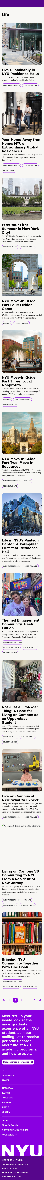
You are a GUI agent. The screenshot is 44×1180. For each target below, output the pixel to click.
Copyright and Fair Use (15, 1130)
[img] (22, 44)
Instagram (7, 1088)
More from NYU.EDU (12, 1160)
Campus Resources (11, 85)
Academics (8, 1075)
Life (4, 1070)
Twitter (6, 1093)
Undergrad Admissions (15, 1165)
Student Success (11, 1177)
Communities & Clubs (12, 642)
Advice (5, 1080)
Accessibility (9, 1135)
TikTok (5, 1107)
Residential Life (30, 85)
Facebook (7, 1097)
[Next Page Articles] (40, 1000)
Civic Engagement (23, 399)
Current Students (11, 648)
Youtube (6, 1102)
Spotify (6, 1112)
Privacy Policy (10, 1125)
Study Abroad (9, 171)
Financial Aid (9, 1169)
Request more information (16, 1062)
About (5, 1120)
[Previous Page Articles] (4, 1000)
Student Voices (27, 247)
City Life (7, 323)
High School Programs (15, 1173)
